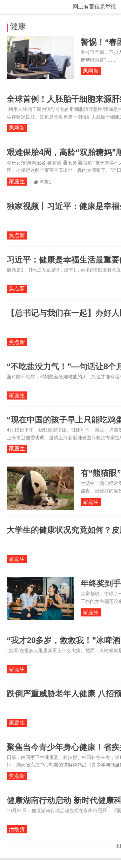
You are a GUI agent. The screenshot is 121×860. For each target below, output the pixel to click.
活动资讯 (17, 829)
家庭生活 (17, 182)
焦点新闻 (17, 236)
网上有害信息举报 (94, 6)
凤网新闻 (91, 71)
